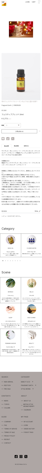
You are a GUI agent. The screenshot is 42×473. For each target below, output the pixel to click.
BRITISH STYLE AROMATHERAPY (28, 405)
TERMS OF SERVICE (10, 429)
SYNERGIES (17, 105)
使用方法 (26, 146)
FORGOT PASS (28, 432)
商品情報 (16, 146)
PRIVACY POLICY (9, 436)
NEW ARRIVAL (8, 382)
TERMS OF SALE (9, 432)
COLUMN (7, 408)
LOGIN (27, 2)
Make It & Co (25, 382)
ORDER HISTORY (29, 429)
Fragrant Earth (6, 105)
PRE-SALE (7, 389)
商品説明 (6, 146)
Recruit (7, 439)
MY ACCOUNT (28, 422)
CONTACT (7, 443)
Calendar (27, 410)
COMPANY (7, 422)
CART (34, 2)
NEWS (6, 401)
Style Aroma (25, 389)
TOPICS (6, 404)
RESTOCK (7, 385)
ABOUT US (27, 401)
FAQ (5, 425)
